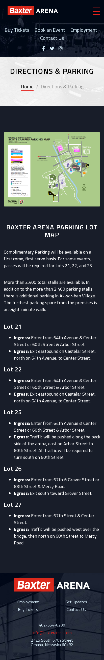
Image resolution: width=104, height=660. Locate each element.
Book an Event (49, 30)
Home (27, 86)
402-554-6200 (52, 625)
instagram (60, 48)
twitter (52, 48)
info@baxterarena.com (52, 633)
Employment (83, 30)
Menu (96, 11)
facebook (43, 48)
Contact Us (52, 38)
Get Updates (76, 602)
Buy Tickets (17, 30)
